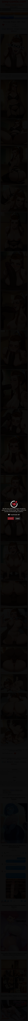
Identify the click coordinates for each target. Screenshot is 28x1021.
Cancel (17, 518)
